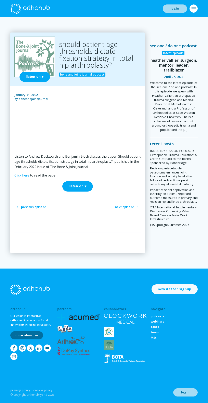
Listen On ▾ (35, 76)
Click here (21, 175)
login (175, 8)
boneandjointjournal (33, 99)
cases (155, 327)
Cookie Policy (42, 390)
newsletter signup (174, 289)
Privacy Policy (20, 390)
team (155, 332)
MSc (154, 337)
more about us (27, 335)
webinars (157, 321)
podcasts (157, 316)
